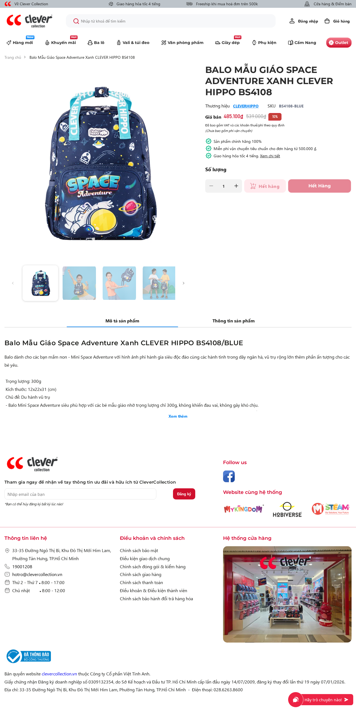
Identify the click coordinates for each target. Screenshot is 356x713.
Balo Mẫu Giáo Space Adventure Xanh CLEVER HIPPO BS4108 (82, 57)
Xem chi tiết (270, 155)
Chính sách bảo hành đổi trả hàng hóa (156, 598)
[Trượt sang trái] (12, 283)
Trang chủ (12, 57)
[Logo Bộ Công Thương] (27, 663)
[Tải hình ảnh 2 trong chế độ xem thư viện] (80, 283)
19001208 (22, 566)
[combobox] (171, 21)
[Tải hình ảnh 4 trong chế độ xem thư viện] (160, 283)
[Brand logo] (244, 512)
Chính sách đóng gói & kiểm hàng (153, 566)
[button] (337, 21)
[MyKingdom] (287, 595)
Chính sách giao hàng (140, 574)
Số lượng (215, 169)
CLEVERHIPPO (246, 106)
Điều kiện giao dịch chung (145, 558)
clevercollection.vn (59, 673)
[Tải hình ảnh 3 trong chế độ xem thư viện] (120, 283)
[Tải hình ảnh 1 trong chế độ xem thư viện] (40, 283)
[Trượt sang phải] (183, 283)
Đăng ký (184, 494)
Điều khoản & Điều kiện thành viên (153, 590)
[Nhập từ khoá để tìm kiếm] (76, 21)
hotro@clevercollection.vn (37, 574)
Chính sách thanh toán (141, 582)
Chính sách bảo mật (139, 550)
